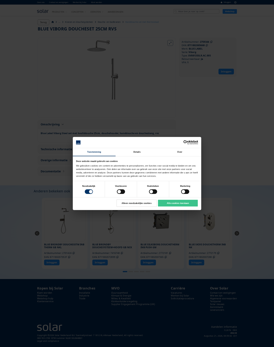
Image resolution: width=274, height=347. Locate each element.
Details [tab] (137, 152)
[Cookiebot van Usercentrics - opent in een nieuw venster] (185, 142)
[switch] (121, 191)
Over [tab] (179, 152)
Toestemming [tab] (94, 152)
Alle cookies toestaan (178, 203)
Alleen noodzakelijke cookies (137, 203)
